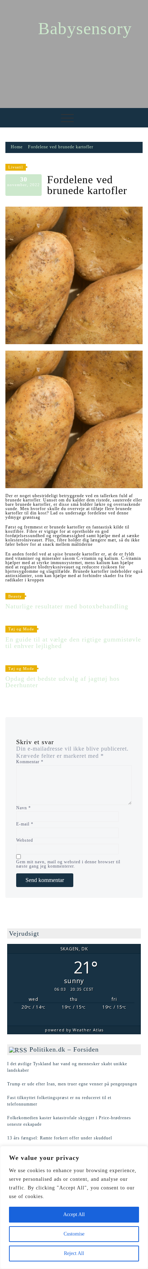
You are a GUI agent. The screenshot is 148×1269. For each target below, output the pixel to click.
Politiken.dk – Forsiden (64, 1049)
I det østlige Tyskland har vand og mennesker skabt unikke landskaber (67, 1067)
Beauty (15, 596)
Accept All (74, 1214)
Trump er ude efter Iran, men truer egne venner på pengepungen (72, 1083)
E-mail (24, 824)
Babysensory (85, 28)
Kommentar (29, 762)
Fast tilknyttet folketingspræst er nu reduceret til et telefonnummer (59, 1101)
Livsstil (15, 167)
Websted (24, 840)
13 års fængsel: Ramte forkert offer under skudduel (59, 1137)
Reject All (74, 1253)
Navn (23, 808)
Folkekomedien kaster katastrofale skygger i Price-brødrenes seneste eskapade (69, 1121)
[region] (74, 1207)
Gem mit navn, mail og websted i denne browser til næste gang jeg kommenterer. (68, 864)
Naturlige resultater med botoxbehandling (66, 606)
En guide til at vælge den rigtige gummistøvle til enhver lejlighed (73, 642)
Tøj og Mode (21, 629)
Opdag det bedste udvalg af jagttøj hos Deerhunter (62, 682)
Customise (74, 1234)
